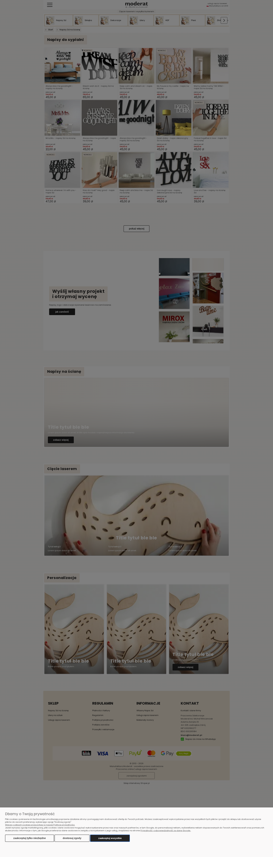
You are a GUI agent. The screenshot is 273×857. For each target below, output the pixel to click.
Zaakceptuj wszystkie (110, 838)
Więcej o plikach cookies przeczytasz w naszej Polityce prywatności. (40, 824)
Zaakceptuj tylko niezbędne (29, 838)
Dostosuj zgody (72, 838)
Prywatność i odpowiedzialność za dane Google (165, 830)
